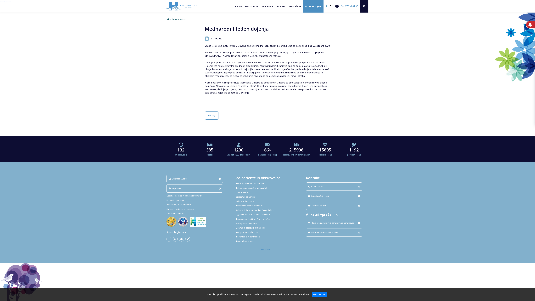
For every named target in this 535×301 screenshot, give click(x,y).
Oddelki (281, 6)
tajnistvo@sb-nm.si (320, 196)
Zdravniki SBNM (179, 178)
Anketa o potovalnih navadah (324, 232)
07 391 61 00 (317, 186)
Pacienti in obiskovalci (246, 6)
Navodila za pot (319, 205)
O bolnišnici (295, 6)
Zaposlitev (176, 188)
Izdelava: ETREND (267, 250)
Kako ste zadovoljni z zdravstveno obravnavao (333, 223)
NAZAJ (211, 115)
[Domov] (168, 19)
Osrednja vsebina (7, 2)
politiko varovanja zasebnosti (297, 294)
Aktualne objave (313, 6)
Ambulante (267, 6)
